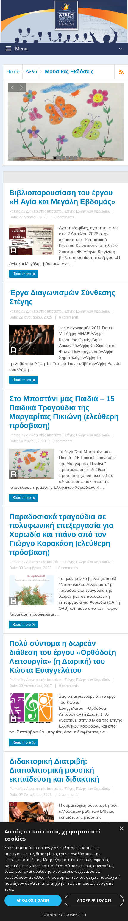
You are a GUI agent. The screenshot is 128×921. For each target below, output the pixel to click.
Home (12, 71)
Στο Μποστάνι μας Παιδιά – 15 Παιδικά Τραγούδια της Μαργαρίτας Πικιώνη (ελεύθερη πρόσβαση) (63, 412)
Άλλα (31, 71)
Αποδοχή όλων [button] (33, 900)
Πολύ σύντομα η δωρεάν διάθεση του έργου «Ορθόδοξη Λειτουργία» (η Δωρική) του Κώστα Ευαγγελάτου (62, 656)
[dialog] (64, 871)
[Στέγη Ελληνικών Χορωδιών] (64, 20)
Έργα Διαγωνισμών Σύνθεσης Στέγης (62, 297)
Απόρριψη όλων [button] (94, 900)
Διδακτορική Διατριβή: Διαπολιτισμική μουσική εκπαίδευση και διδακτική (54, 770)
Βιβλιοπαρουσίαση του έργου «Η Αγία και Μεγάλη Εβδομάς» (62, 197)
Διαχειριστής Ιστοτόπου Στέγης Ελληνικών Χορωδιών (68, 211)
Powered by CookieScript (64, 914)
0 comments (64, 217)
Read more (22, 273)
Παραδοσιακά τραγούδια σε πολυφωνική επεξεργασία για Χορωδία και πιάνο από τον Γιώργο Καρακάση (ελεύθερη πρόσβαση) (61, 534)
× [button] (121, 828)
